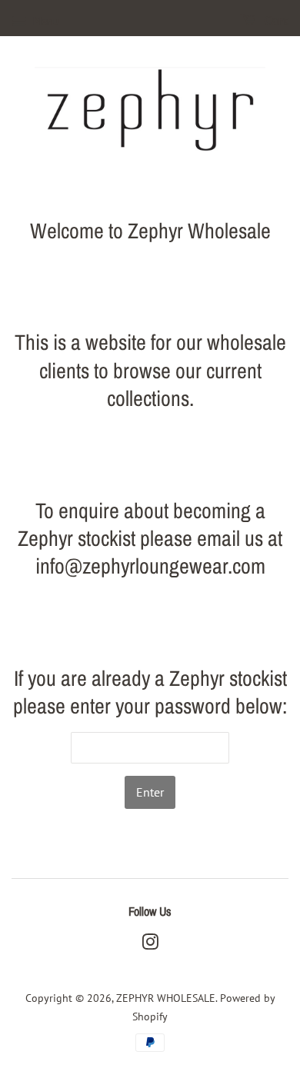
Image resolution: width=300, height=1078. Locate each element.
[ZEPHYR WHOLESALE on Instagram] (150, 945)
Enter (150, 792)
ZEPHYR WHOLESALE (165, 998)
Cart (275, 21)
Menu (44, 21)
